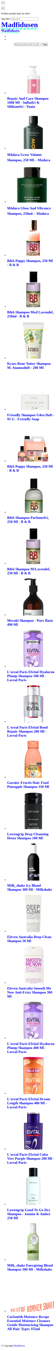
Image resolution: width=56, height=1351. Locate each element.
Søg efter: (5, 18)
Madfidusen (19, 1345)
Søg (45, 44)
